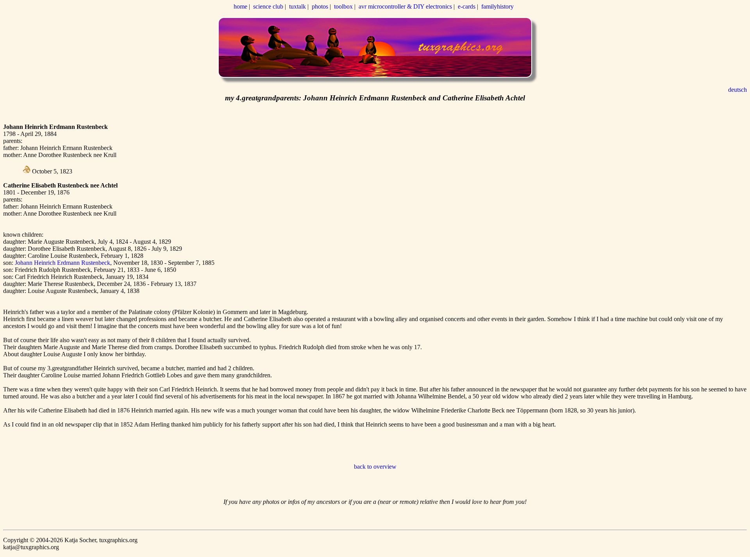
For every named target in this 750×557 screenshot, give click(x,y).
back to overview (375, 466)
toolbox (343, 6)
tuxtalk (297, 6)
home (240, 6)
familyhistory (497, 6)
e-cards (466, 6)
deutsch (737, 89)
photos (320, 6)
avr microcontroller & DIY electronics (405, 6)
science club (268, 6)
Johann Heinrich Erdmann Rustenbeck (62, 262)
